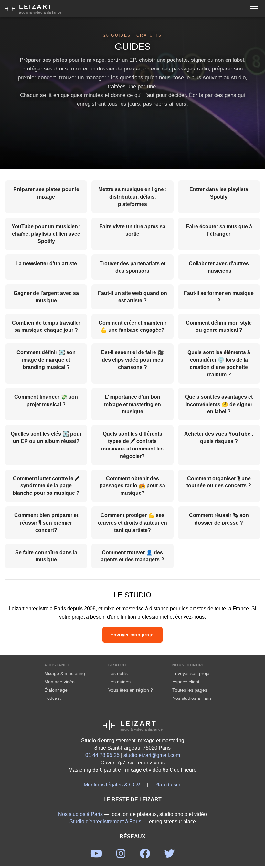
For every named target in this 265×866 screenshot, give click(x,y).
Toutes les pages (189, 690)
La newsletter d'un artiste (46, 263)
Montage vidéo (59, 681)
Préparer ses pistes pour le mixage (46, 193)
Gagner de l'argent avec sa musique (46, 296)
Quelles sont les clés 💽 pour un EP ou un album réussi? (46, 437)
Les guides (119, 681)
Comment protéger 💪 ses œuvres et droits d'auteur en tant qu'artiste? (132, 522)
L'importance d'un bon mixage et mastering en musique (132, 404)
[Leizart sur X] (169, 855)
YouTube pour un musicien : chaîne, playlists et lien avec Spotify (46, 233)
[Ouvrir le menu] (254, 9)
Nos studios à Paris (192, 698)
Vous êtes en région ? (130, 690)
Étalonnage (56, 690)
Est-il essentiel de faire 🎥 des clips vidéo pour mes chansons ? (132, 359)
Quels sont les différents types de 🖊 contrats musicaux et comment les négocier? (132, 444)
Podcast (52, 698)
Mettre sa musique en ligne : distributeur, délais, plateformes (132, 196)
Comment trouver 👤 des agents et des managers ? (132, 556)
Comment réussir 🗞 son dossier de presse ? (219, 518)
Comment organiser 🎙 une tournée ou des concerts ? (218, 482)
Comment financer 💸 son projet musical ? (46, 400)
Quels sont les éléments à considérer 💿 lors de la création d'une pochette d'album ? (218, 363)
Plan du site (168, 784)
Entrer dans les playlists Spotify (218, 193)
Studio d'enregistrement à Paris (105, 821)
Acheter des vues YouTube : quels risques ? (218, 437)
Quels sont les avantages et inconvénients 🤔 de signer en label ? (219, 404)
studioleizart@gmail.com (151, 755)
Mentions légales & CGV (112, 784)
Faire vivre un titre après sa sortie (132, 230)
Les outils (118, 673)
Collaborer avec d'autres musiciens (219, 267)
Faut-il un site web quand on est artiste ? (132, 296)
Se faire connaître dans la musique (46, 556)
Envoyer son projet (191, 673)
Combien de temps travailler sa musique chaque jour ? (46, 326)
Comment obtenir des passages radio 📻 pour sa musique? (132, 485)
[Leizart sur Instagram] (120, 855)
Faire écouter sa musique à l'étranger (219, 230)
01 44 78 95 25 (102, 755)
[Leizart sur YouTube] (96, 855)
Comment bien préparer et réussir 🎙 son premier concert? (46, 522)
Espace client (185, 681)
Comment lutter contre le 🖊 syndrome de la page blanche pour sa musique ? (46, 485)
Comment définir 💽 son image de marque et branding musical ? (46, 359)
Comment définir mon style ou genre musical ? (219, 326)
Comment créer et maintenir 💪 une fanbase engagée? (132, 326)
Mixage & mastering (64, 673)
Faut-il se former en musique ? (219, 296)
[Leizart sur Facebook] (145, 855)
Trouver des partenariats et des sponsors (132, 267)
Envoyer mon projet (132, 634)
